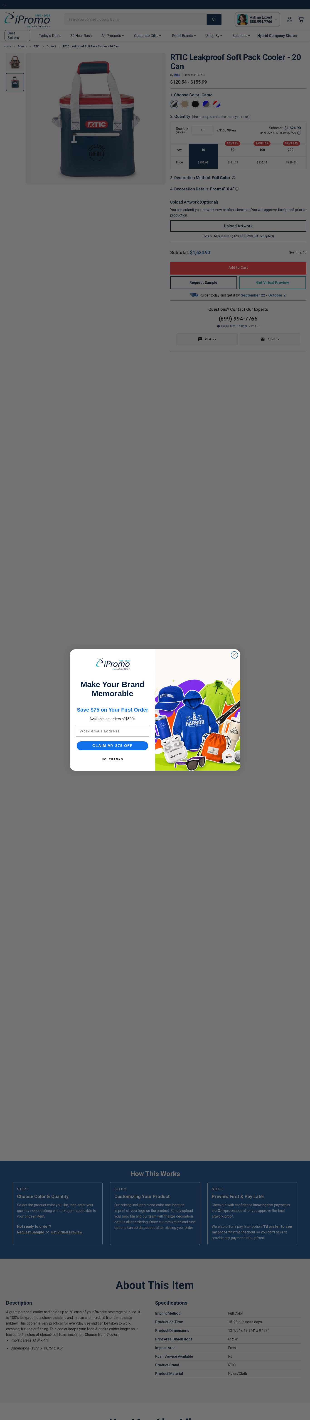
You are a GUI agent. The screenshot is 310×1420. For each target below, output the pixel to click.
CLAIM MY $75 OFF (112, 746)
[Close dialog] (234, 655)
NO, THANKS (112, 759)
